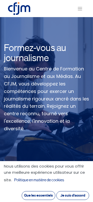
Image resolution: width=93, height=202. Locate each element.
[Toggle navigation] (80, 9)
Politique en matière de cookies (39, 180)
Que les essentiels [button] (38, 195)
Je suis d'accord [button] (72, 195)
